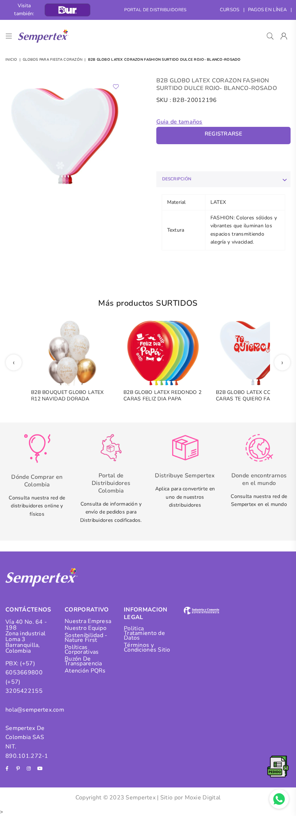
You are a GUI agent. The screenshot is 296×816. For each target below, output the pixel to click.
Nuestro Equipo (85, 628)
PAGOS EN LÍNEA (267, 10)
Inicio (11, 59)
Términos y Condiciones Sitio (147, 647)
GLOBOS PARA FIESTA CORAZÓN (52, 59)
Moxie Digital (203, 798)
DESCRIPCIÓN (177, 179)
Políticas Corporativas (82, 649)
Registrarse (223, 133)
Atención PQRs (85, 671)
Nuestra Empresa (88, 621)
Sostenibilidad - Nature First (86, 637)
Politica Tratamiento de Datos (144, 633)
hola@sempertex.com (34, 710)
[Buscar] (270, 36)
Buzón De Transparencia (83, 661)
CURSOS (230, 10)
